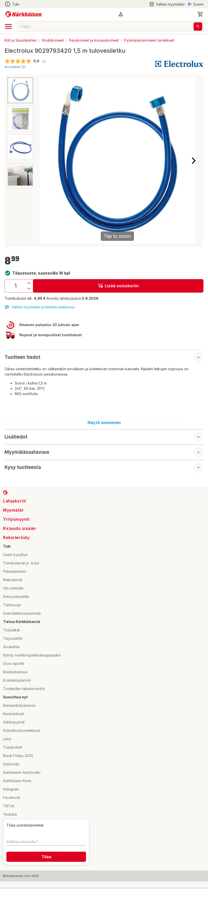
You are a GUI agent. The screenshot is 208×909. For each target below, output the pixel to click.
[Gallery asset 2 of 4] (20, 118)
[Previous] (41, 160)
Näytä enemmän (104, 422)
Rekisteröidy (16, 537)
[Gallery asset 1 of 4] (20, 90)
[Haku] (198, 26)
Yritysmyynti (16, 519)
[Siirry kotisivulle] (23, 14)
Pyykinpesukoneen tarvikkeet (149, 40)
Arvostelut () (15, 67)
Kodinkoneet (53, 40)
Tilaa (46, 856)
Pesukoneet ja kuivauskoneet (94, 40)
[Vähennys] (29, 288)
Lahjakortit (14, 500)
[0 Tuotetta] (200, 14)
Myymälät (13, 510)
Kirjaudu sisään (19, 528)
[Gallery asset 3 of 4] (20, 147)
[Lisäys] (29, 283)
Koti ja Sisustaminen (21, 40)
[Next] (193, 160)
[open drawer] (8, 26)
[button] (167, 4)
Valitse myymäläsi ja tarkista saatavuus (43, 307)
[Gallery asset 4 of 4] (20, 175)
